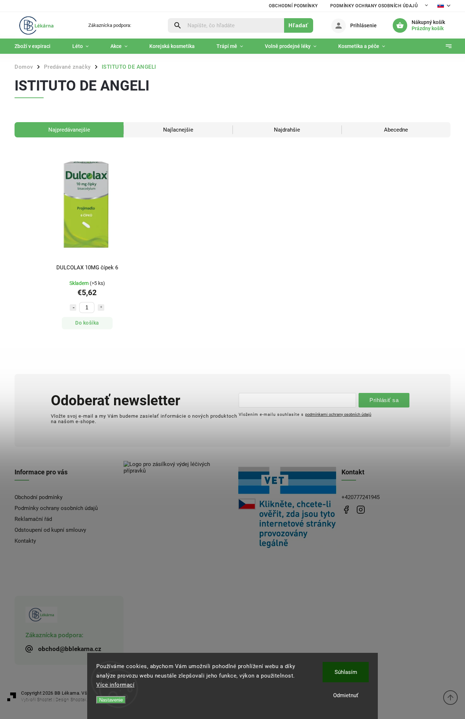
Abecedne (396, 129)
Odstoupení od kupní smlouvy (50, 530)
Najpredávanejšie (69, 129)
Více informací (115, 685)
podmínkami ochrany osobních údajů (338, 414)
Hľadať (298, 25)
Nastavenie (111, 700)
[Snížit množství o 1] (73, 307)
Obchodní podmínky (293, 5)
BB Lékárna (346, 509)
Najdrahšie (287, 129)
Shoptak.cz (81, 699)
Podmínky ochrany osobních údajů (374, 5)
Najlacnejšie (178, 129)
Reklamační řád (33, 519)
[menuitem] (38, 46)
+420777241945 (360, 497)
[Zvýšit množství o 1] (101, 307)
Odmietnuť (345, 695)
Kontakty (25, 541)
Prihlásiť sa (384, 400)
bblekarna (360, 509)
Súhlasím (346, 672)
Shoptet (44, 699)
